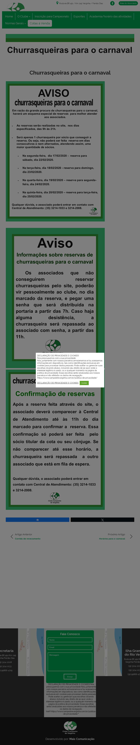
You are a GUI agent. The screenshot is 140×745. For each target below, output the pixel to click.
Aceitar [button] (84, 383)
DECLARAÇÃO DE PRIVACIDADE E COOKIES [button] (57, 383)
